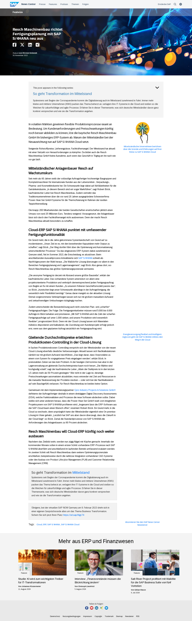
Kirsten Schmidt (30, 53)
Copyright (98, 616)
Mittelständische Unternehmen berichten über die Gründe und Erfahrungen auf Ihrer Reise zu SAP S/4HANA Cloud (142, 149)
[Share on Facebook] (14, 45)
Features (18, 12)
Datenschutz (55, 616)
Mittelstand (81, 472)
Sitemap (119, 616)
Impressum (87, 616)
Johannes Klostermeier (31, 586)
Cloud (39, 524)
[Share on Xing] (37, 45)
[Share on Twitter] (22, 45)
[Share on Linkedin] (30, 45)
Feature (16, 53)
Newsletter (129, 616)
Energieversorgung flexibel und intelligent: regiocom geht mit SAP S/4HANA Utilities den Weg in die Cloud (142, 337)
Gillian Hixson (140, 590)
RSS (137, 616)
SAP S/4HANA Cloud (70, 524)
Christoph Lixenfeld (86, 586)
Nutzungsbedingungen (72, 616)
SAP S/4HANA (85, 258)
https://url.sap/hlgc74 (73, 515)
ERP (44, 524)
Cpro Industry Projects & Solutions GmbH (94, 390)
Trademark (109, 616)
